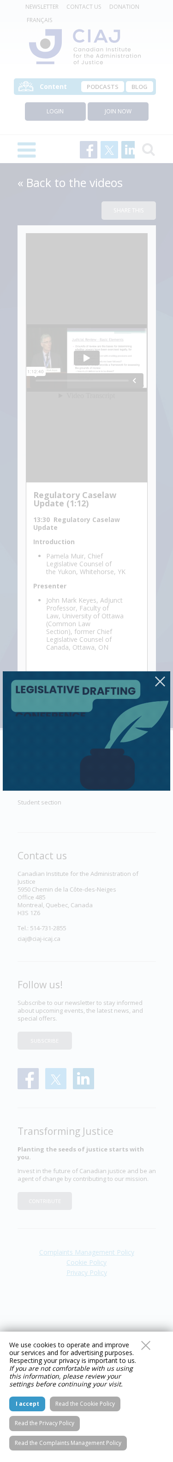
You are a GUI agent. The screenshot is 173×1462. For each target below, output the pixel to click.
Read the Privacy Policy (44, 1423)
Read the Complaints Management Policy (68, 1443)
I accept (27, 1404)
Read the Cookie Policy (85, 1404)
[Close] (160, 681)
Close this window (146, 1345)
